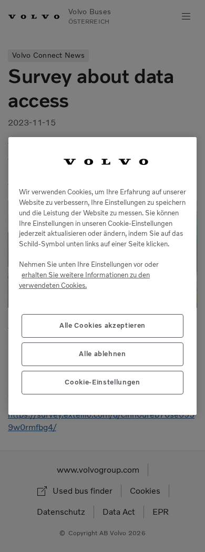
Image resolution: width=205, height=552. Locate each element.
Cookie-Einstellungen (102, 382)
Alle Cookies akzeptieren (102, 325)
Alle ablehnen (102, 354)
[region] (102, 276)
